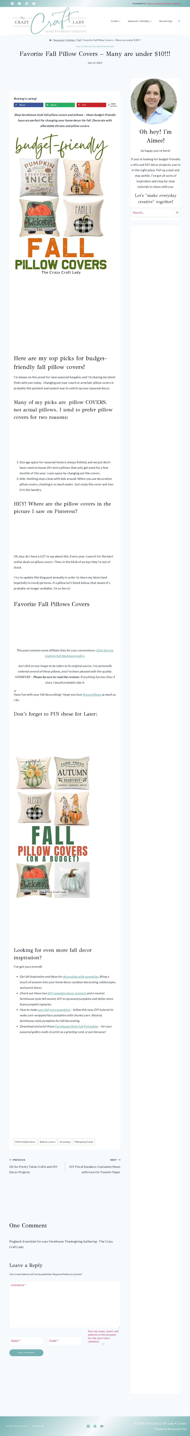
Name (16, 1340)
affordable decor (25, 1141)
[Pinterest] (27, 3)
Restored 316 (177, 1429)
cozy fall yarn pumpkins (54, 1009)
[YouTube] (19, 3)
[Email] (34, 3)
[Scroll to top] (183, 1425)
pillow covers (48, 1141)
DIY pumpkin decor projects (67, 993)
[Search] (177, 212)
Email (54, 1340)
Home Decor (88, 46)
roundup (65, 1141)
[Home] (50, 40)
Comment (18, 1285)
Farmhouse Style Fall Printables (76, 1026)
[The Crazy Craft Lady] (49, 21)
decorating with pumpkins (80, 976)
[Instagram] (12, 3)
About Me (38, 1426)
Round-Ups (165, 21)
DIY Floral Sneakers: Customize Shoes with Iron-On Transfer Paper (94, 1166)
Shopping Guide (84, 1141)
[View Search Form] (179, 21)
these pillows (92, 694)
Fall (78, 46)
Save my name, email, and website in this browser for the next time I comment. (103, 1336)
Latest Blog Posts (17, 1426)
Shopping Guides (105, 46)
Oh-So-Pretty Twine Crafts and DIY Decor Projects (33, 1166)
